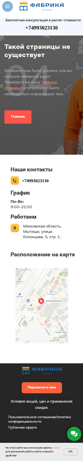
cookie (56, 448)
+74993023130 (41, 28)
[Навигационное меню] (7, 6)
